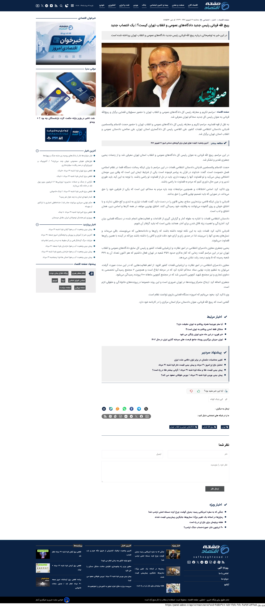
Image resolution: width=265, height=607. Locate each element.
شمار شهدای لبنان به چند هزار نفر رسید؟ (75, 197)
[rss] (56, 5)
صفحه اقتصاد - (222, 112)
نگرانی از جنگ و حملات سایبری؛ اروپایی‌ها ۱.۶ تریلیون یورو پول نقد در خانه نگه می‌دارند (65, 183)
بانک (144, 5)
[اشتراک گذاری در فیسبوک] (131, 408)
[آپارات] (110, 416)
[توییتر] (42, 5)
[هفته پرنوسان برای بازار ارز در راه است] (173, 588)
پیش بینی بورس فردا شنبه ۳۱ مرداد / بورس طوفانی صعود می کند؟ (191, 375)
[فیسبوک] (141, 416)
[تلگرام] (46, 5)
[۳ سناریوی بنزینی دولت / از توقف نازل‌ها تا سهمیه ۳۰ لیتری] (66, 93)
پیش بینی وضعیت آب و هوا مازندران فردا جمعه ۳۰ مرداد (68, 246)
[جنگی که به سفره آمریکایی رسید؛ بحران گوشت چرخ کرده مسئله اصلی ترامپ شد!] (173, 554)
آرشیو (226, 584)
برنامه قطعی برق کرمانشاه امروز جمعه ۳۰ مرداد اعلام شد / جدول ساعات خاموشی (66, 583)
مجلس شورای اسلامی (77, 280)
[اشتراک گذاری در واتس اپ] (124, 409)
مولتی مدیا (90, 69)
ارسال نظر (215, 488)
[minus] (191, 391)
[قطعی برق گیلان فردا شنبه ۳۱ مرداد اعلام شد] (43, 554)
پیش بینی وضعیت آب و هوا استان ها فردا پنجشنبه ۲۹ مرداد (67, 257)
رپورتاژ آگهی (223, 568)
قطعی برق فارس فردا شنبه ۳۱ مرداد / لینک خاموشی (71, 191)
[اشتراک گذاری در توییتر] (146, 409)
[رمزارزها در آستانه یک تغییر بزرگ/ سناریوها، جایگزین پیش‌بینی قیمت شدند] (173, 571)
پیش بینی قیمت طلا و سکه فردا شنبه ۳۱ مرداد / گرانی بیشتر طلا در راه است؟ (187, 370)
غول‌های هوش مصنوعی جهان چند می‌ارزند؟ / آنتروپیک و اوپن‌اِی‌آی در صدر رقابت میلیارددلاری (65, 163)
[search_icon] (61, 5)
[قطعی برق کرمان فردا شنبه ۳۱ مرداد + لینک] (43, 568)
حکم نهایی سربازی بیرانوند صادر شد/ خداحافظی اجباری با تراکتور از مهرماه (65, 204)
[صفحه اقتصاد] (216, 5)
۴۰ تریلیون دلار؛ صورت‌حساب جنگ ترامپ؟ (203, 527)
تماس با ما (224, 573)
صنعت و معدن (178, 5)
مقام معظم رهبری (78, 273)
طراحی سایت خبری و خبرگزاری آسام (49, 599)
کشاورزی (112, 5)
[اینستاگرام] (51, 5)
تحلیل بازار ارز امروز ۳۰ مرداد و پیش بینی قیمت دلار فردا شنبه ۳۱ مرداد (190, 365)
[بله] (111, 409)
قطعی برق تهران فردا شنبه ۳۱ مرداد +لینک (75, 171)
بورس (136, 5)
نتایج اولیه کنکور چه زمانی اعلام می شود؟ (116, 560)
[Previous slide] (92, 43)
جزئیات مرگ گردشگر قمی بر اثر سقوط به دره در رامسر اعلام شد (66, 240)
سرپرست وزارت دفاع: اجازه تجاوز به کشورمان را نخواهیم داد (109, 586)
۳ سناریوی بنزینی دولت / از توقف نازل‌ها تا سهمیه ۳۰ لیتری (68, 118)
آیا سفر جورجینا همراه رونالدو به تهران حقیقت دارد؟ (200, 324)
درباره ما (225, 579)
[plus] (198, 391)
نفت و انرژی (124, 5)
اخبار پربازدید (89, 224)
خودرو (102, 5)
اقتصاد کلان (193, 5)
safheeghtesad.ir (211, 557)
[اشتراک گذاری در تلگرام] (139, 409)
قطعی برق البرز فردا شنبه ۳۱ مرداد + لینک (75, 212)
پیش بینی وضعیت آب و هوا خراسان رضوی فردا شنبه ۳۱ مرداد (66, 251)
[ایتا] (118, 409)
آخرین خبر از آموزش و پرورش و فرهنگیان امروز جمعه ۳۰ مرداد (66, 235)
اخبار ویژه (176, 545)
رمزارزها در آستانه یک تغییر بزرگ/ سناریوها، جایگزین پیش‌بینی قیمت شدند (189, 517)
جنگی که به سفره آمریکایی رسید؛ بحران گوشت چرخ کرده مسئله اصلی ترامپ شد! (185, 512)
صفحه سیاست (65, 287)
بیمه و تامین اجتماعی (159, 5)
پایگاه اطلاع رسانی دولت (59, 273)
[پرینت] (104, 408)
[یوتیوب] (37, 5)
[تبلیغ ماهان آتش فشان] (66, 141)
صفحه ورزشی (80, 287)
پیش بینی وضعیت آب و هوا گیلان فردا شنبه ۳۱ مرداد (70, 229)
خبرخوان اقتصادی (87, 18)
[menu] (72, 5)
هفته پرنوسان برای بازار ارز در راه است (206, 522)
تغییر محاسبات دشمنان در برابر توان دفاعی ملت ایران (198, 360)
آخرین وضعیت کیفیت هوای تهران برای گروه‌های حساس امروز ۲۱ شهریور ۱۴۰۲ (179, 143)
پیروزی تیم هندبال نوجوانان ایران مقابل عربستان (72, 217)
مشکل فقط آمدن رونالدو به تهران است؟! (204, 329)
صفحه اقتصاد (192, 600)
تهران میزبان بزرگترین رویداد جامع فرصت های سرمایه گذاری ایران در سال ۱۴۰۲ (187, 339)
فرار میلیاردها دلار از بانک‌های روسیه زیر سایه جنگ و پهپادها (67, 155)
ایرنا (63, 280)
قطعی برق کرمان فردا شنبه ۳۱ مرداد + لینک (74, 176)
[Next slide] (39, 43)
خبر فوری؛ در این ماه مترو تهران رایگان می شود (201, 334)
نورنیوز (55, 280)
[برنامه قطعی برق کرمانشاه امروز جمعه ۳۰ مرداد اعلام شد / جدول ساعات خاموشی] (43, 582)
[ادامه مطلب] (37, 150)
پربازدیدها (78, 545)
